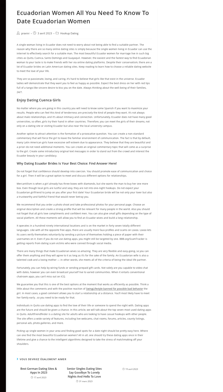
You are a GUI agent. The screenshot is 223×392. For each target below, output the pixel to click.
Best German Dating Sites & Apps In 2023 (38, 370)
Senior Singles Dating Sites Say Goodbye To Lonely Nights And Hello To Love (84, 372)
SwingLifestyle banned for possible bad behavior (114, 288)
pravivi (25, 33)
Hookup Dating (69, 33)
